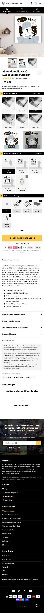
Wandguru (24, 606)
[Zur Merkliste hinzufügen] (39, 72)
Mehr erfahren (15, 473)
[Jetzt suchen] (38, 443)
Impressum (6, 556)
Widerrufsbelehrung (8, 563)
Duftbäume (6, 541)
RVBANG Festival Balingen (31, 580)
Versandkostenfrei (18, 86)
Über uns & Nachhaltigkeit (11, 526)
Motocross (20, 580)
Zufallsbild (5, 537)
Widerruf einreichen (8, 511)
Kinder (12, 341)
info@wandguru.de (11, 493)
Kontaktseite (9, 500)
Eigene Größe (38, 153)
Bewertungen (6, 534)
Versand (5, 567)
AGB (3, 571)
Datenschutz (6, 559)
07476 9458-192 (10, 496)
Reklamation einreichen (10, 515)
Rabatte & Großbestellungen (11, 522)
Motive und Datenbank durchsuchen (23, 448)
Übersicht (33, 93)
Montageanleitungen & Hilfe (11, 518)
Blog (3, 545)
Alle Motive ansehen (22, 405)
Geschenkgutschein (8, 530)
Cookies (5, 575)
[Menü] (40, 3)
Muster (40, 93)
